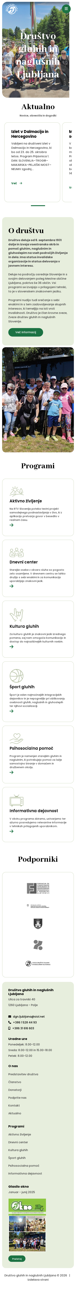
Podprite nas (17, 1098)
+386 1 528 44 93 (25, 1022)
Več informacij (25, 332)
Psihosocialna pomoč (23, 1166)
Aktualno (14, 1113)
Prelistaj (17, 1259)
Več (14, 183)
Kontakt (14, 1105)
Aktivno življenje (19, 1134)
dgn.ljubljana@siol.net (29, 1017)
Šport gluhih (17, 1158)
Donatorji (15, 1090)
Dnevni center (18, 1142)
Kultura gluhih (18, 1150)
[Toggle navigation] (66, 8)
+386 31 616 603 (23, 1028)
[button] (38, 205)
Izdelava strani (38, 1280)
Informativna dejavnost (25, 1173)
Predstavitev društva (23, 1074)
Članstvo (14, 1082)
